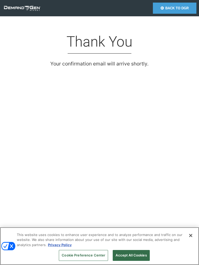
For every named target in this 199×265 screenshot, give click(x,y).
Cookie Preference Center (83, 255)
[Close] (190, 235)
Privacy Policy (60, 245)
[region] (99, 246)
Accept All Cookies (131, 255)
